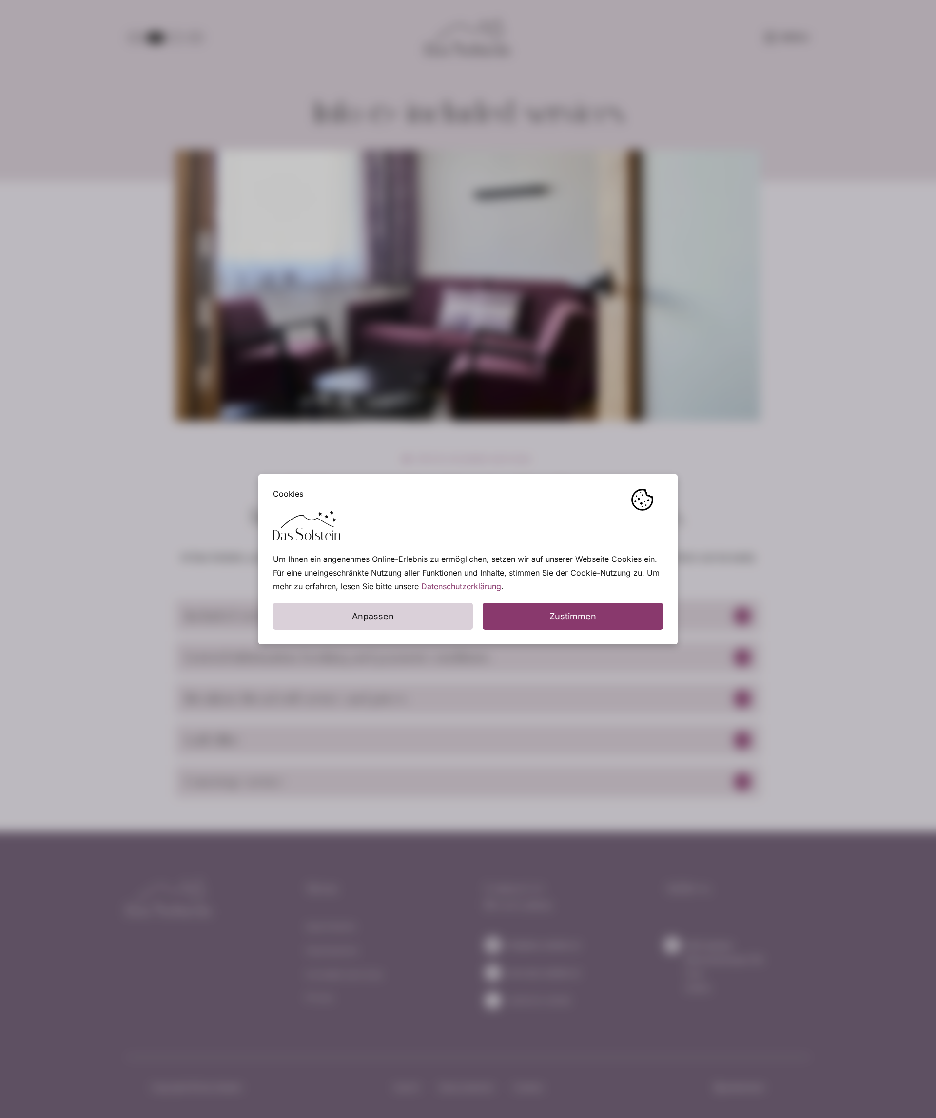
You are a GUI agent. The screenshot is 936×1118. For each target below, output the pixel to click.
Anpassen (373, 616)
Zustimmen (572, 616)
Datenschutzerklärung (461, 586)
